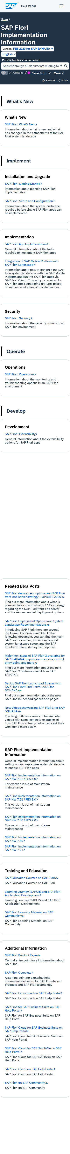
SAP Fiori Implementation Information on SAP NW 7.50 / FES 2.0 (33, 818)
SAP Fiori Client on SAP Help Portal (29, 1069)
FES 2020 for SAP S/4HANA (26, 48)
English (8, 54)
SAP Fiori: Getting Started (22, 183)
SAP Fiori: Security (17, 318)
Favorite (48, 80)
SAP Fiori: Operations (19, 374)
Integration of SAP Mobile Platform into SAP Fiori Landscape (32, 263)
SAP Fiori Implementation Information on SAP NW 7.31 (33, 848)
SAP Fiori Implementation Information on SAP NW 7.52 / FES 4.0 (33, 777)
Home (4, 19)
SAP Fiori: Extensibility (20, 434)
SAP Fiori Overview (18, 972)
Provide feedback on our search (21, 60)
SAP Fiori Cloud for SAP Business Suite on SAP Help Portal (34, 1029)
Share (63, 80)
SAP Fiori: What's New (20, 124)
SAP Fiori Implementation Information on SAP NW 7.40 (33, 839)
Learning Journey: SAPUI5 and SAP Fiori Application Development (32, 893)
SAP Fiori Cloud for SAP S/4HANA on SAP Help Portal (33, 1050)
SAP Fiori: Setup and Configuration (29, 201)
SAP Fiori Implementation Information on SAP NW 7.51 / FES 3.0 (33, 797)
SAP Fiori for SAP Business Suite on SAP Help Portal (32, 1008)
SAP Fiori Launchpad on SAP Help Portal (33, 993)
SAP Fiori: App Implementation (26, 244)
